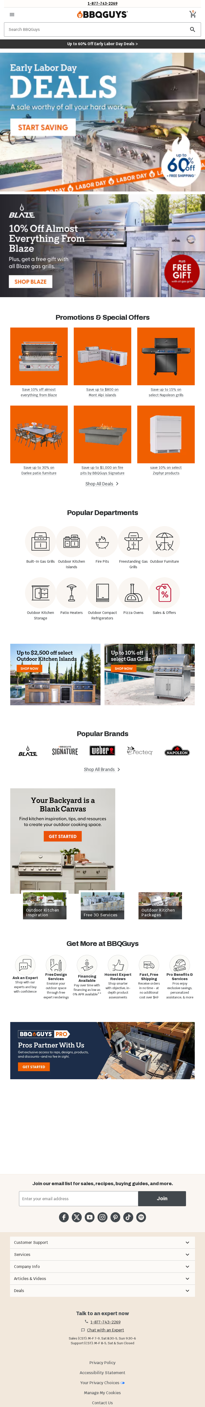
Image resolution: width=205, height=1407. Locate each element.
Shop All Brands (100, 769)
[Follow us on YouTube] (89, 1217)
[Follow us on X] (77, 1217)
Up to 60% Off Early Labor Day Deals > (102, 43)
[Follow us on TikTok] (128, 1217)
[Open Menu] (12, 15)
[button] (102, 1243)
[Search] (193, 29)
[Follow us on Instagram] (102, 1217)
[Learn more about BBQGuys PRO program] (102, 1050)
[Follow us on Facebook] (64, 1217)
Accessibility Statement (102, 1372)
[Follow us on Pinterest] (115, 1217)
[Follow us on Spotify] (141, 1217)
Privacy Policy (103, 1362)
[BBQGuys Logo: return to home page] (102, 14)
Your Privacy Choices (99, 1382)
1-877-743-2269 (103, 3)
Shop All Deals (99, 484)
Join (162, 1198)
